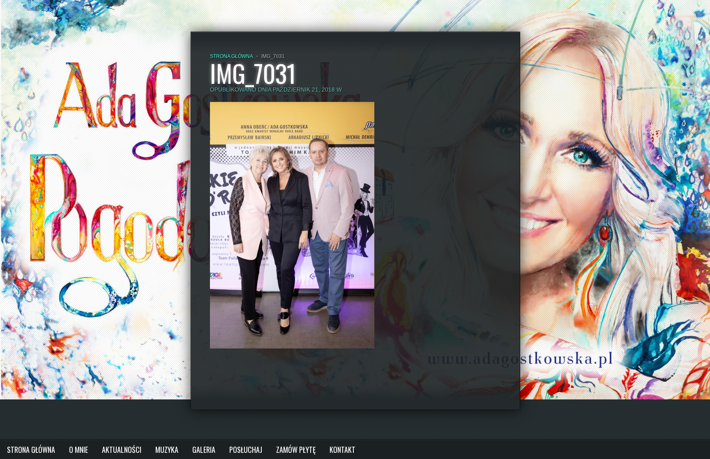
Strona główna (231, 56)
